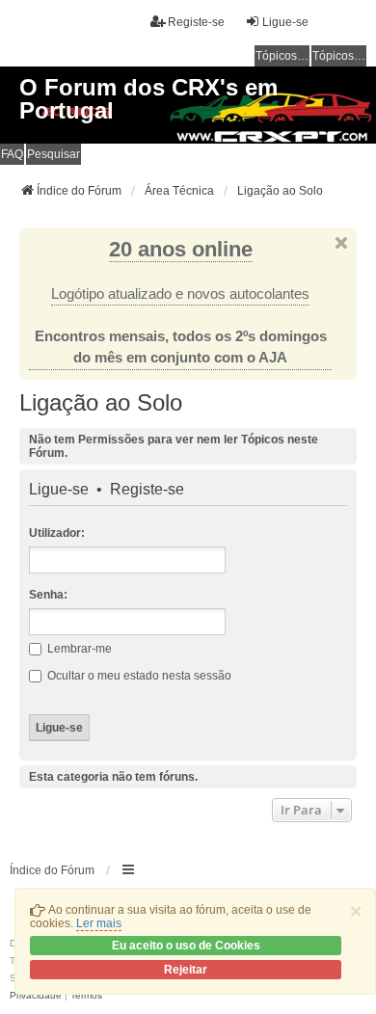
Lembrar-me (78, 648)
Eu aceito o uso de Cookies (186, 945)
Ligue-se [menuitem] (285, 22)
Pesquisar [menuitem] (53, 154)
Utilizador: (57, 533)
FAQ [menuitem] (12, 154)
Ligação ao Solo (100, 402)
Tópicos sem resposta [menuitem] (282, 56)
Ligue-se (59, 489)
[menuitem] (36, 995)
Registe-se (147, 489)
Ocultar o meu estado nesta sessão (137, 675)
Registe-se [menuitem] (196, 22)
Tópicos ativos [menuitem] (339, 56)
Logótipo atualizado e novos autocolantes (180, 294)
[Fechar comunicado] (341, 243)
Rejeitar (185, 969)
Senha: (48, 594)
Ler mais (98, 923)
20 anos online (181, 249)
